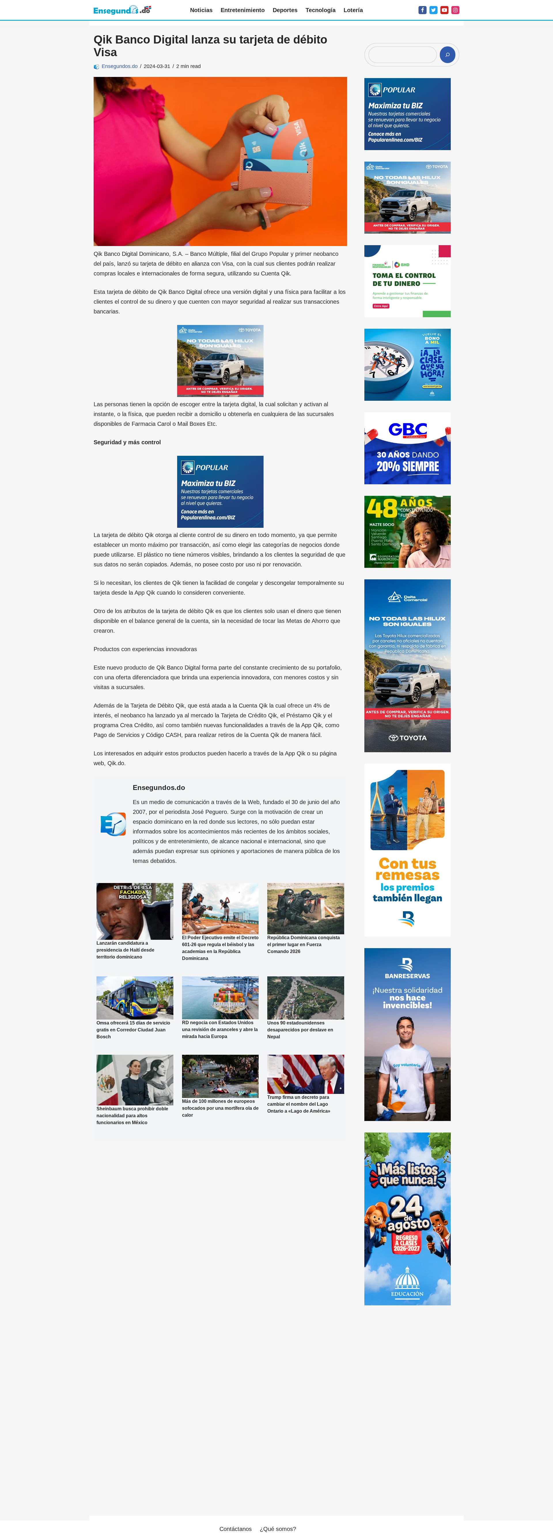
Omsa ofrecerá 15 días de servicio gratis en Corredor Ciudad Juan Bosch (133, 1029)
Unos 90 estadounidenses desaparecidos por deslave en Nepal (300, 1029)
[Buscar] (447, 54)
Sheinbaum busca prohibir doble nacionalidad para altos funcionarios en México (132, 1115)
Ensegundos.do (120, 66)
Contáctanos (235, 1529)
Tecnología (321, 10)
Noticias (201, 10)
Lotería (353, 10)
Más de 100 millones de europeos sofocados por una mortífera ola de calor (220, 1108)
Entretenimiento (243, 10)
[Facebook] (422, 10)
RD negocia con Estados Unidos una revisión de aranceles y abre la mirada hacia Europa (220, 1029)
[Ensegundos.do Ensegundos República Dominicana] (122, 10)
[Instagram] (455, 10)
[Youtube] (444, 10)
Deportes (285, 10)
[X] (433, 10)
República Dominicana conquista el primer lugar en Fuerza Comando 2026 (303, 944)
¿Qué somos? (278, 1529)
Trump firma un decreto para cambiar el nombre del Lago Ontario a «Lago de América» (298, 1104)
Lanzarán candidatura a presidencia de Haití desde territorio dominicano (125, 950)
